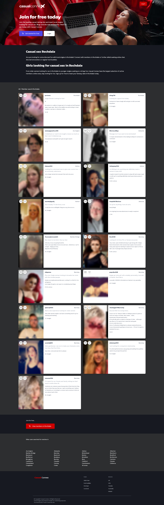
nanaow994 (49, 378)
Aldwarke (57, 451)
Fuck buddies (87, 483)
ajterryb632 (49, 308)
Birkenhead (85, 453)
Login (49, 33)
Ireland (110, 491)
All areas (84, 465)
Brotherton (113, 457)
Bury (83, 459)
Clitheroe (113, 463)
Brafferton (29, 457)
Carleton (112, 459)
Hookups (86, 486)
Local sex (86, 489)
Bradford (113, 455)
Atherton (113, 451)
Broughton (29, 459)
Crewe (56, 465)
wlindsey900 (114, 343)
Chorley (56, 463)
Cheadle (56, 461)
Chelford (84, 461)
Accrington (29, 451)
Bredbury (57, 457)
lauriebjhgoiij (49, 201)
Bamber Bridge (30, 453)
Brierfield (85, 457)
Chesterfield (29, 463)
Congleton (29, 465)
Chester (112, 461)
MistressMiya (114, 131)
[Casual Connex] (45, 6)
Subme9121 (48, 166)
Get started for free (32, 33)
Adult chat (86, 480)
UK (19, 89)
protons (48, 95)
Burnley (56, 459)
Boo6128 (112, 237)
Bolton (84, 455)
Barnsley (56, 453)
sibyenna (48, 272)
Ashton (84, 451)
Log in (143, 4)
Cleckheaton (86, 463)
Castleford (29, 461)
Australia (110, 489)
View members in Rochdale (41, 426)
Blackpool (29, 455)
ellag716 (112, 95)
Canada (110, 486)
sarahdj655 (49, 343)
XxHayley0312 (114, 166)
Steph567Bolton (115, 201)
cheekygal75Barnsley (116, 308)
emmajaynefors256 (51, 131)
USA (109, 483)
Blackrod (57, 455)
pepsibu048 (113, 272)
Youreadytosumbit (51, 237)
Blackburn (113, 453)
